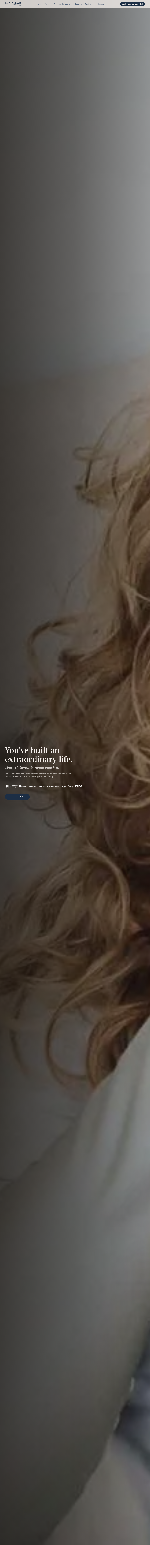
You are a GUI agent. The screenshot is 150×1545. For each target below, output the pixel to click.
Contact (101, 4)
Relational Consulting (62, 4)
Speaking (78, 4)
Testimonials (89, 4)
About (47, 4)
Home (39, 4)
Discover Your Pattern (17, 797)
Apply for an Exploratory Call (132, 4)
